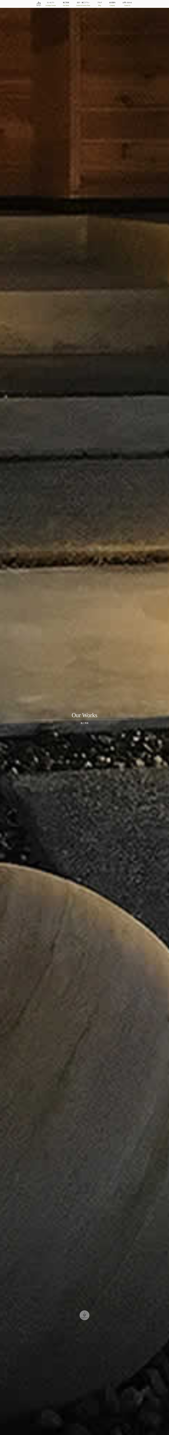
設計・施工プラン (83, 4)
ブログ (99, 4)
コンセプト (50, 4)
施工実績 (66, 4)
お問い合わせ (127, 4)
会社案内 (112, 4)
